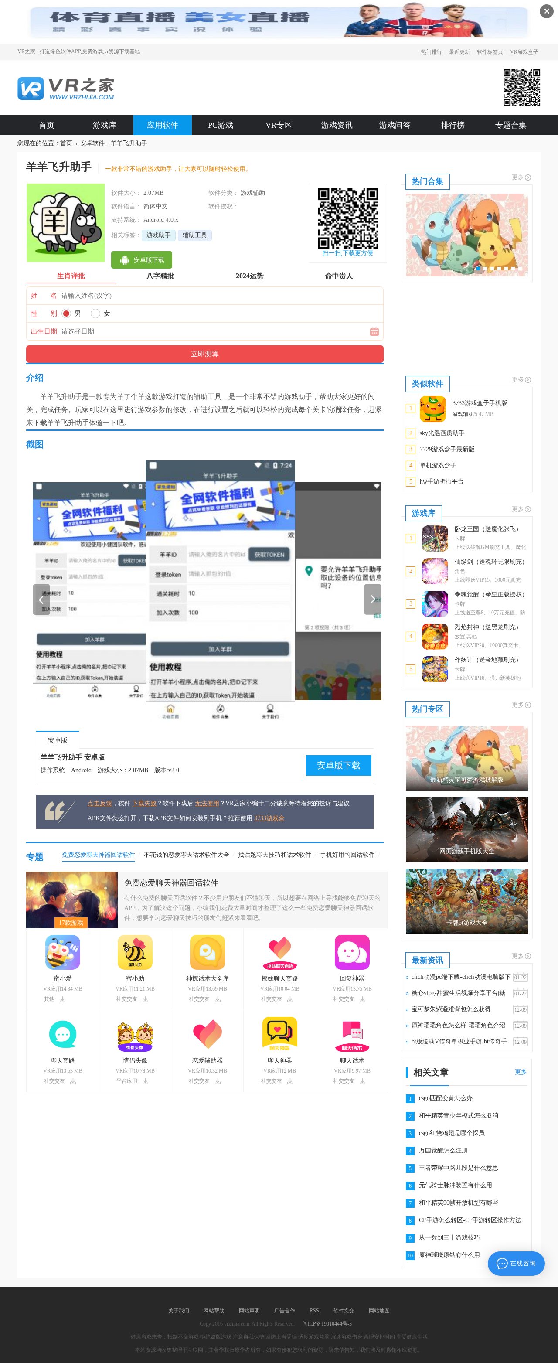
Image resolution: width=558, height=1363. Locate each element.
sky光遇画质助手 (442, 433)
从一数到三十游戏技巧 (449, 1237)
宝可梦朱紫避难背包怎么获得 (451, 1009)
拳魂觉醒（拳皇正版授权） (491, 594)
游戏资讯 (337, 125)
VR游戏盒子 (524, 52)
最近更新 (459, 52)
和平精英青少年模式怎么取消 (458, 1115)
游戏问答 (395, 125)
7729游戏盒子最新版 (447, 449)
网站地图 (379, 1311)
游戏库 (104, 125)
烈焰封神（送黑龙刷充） (488, 627)
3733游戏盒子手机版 (480, 403)
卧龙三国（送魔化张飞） (488, 529)
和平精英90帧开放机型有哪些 (458, 1202)
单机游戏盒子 (438, 465)
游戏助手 (158, 235)
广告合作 (284, 1311)
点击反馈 (100, 803)
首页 (46, 125)
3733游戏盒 (269, 818)
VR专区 (278, 125)
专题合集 (511, 125)
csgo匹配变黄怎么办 (446, 1098)
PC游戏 (220, 125)
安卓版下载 (339, 765)
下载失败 (144, 803)
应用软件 (162, 125)
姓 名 (44, 295)
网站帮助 (214, 1311)
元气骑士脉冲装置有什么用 (455, 1185)
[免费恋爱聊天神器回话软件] (72, 875)
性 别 (44, 313)
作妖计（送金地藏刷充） (488, 660)
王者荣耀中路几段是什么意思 (458, 1168)
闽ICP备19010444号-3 (327, 1324)
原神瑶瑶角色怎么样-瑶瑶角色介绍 (458, 1025)
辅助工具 (195, 235)
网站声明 (249, 1311)
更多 (518, 177)
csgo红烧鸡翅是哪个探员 (452, 1133)
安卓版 (58, 740)
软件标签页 (490, 52)
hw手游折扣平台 (442, 481)
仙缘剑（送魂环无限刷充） (491, 562)
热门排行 (431, 52)
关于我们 (178, 1311)
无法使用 (207, 803)
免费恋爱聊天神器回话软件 (171, 883)
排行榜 (453, 125)
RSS (314, 1311)
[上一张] (120, 591)
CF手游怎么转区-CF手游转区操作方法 (470, 1220)
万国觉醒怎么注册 (443, 1150)
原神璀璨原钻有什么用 (449, 1255)
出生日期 (44, 331)
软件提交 (343, 1311)
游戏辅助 (463, 414)
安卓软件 (92, 143)
